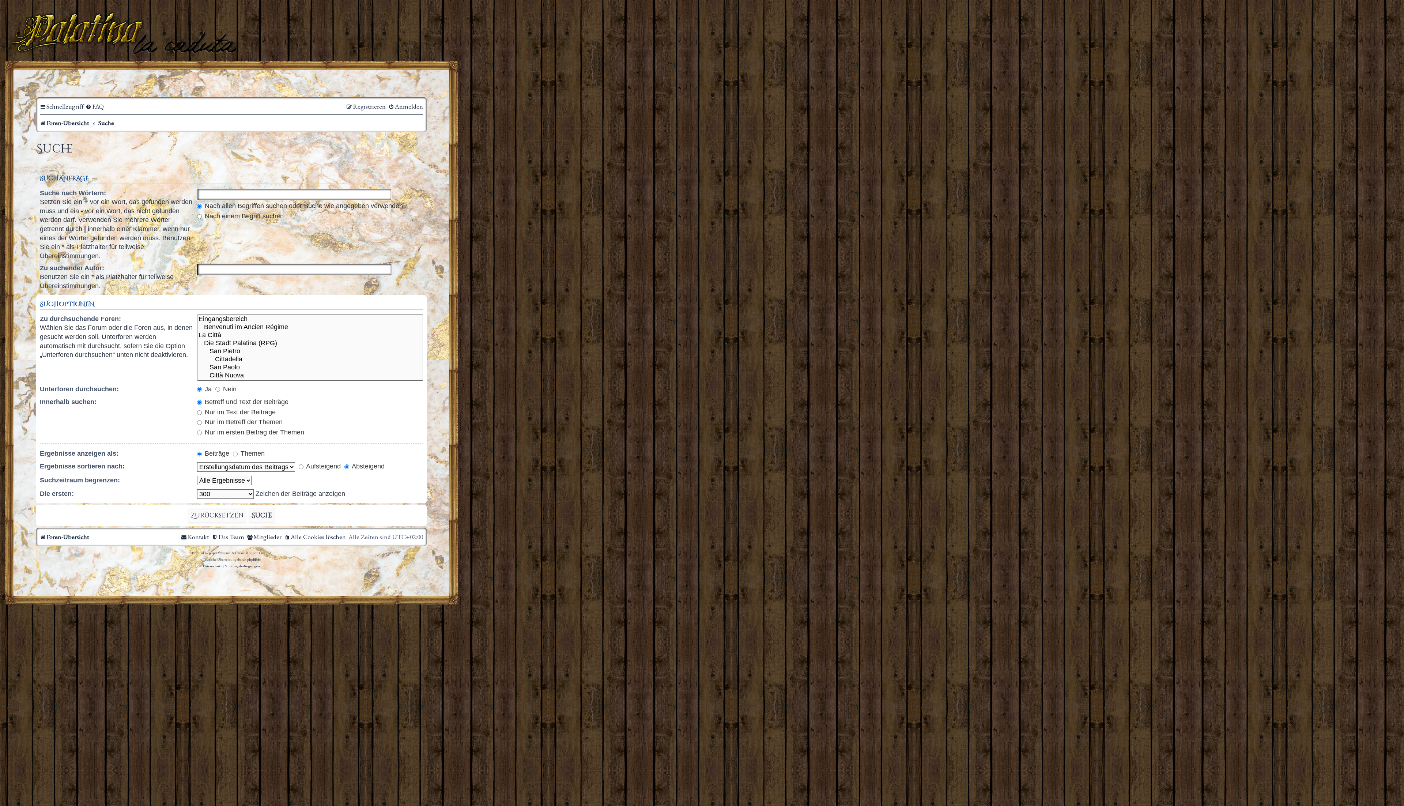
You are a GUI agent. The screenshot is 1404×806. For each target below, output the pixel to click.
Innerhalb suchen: (68, 402)
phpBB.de (254, 559)
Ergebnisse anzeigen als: (79, 453)
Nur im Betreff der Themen (243, 422)
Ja (207, 389)
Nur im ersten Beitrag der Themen (253, 432)
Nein (229, 389)
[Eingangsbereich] (310, 319)
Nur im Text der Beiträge (239, 412)
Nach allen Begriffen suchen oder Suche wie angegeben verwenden (303, 206)
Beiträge (216, 453)
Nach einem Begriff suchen (243, 216)
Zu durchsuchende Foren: (80, 319)
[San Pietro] (310, 351)
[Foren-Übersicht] (126, 33)
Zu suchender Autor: (72, 268)
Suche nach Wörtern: (73, 193)
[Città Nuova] (310, 376)
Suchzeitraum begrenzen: (80, 480)
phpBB (213, 552)
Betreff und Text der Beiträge (245, 402)
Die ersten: (57, 493)
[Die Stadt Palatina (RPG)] (310, 343)
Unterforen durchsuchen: (79, 389)
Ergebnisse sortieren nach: (82, 466)
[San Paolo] (310, 368)
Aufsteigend (323, 466)
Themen (252, 453)
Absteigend (367, 466)
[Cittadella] (310, 359)
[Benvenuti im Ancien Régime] (310, 327)
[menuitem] (95, 106)
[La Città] (310, 335)
